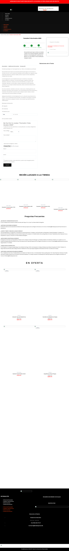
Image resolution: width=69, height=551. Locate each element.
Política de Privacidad (8, 500)
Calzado (7, 15)
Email (4, 154)
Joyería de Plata (8, 18)
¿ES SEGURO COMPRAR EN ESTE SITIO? (9, 220)
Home (2, 34)
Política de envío (6, 502)
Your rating (6, 130)
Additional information (13, 66)
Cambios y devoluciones (8, 501)
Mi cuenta (5, 30)
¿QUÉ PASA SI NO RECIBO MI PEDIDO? (9, 225)
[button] (39, 11)
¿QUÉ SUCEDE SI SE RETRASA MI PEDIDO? (10, 238)
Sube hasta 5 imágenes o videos (10, 143)
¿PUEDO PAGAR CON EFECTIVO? (8, 245)
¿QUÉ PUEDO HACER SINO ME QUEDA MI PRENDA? (12, 251)
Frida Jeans (7, 13)
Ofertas (7, 16)
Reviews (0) (22, 66)
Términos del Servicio (7, 504)
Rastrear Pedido (45, 10)
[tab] (4, 66)
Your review (6, 135)
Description (4, 66)
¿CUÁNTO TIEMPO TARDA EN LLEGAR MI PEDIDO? (12, 231)
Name (5, 148)
